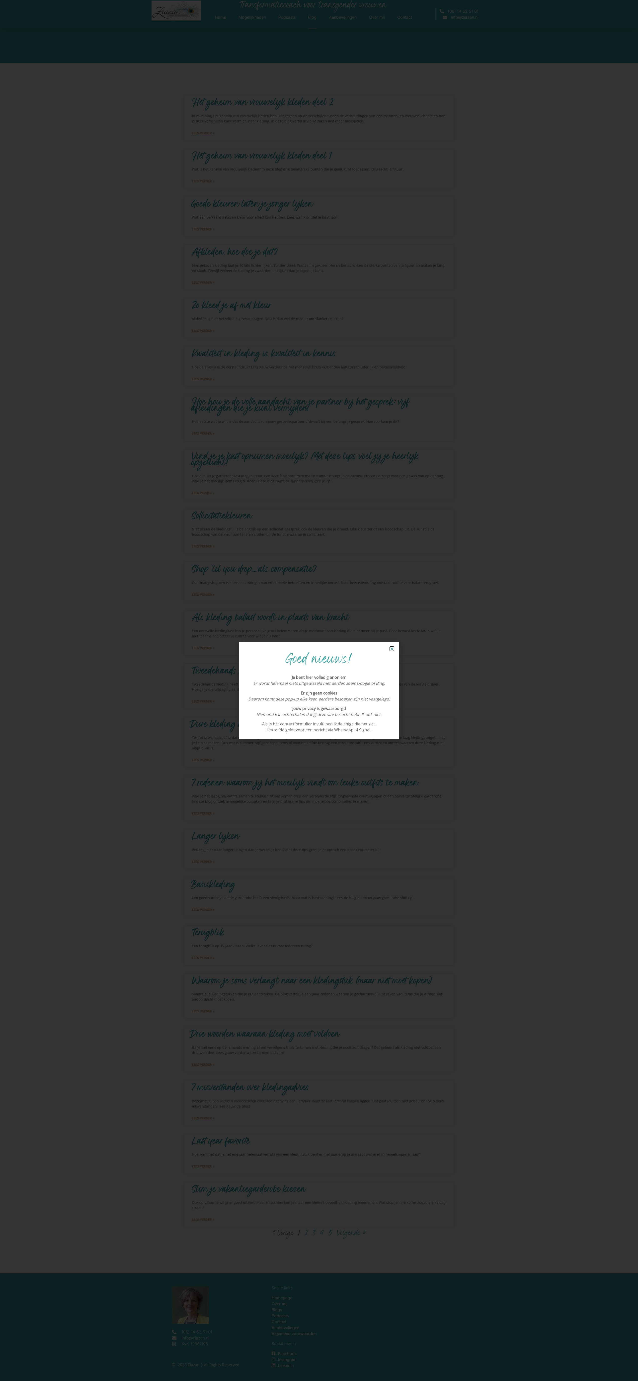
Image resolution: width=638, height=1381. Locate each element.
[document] (319, 690)
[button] (392, 649)
